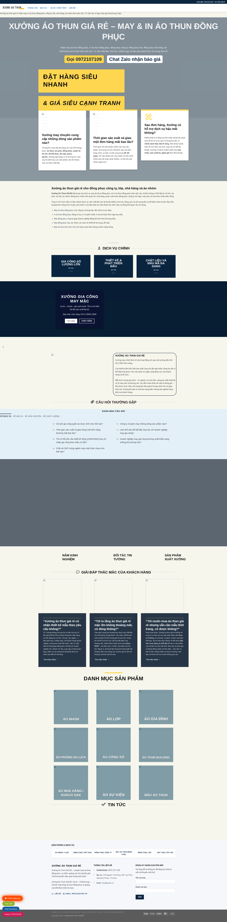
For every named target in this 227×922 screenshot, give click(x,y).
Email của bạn (141, 887)
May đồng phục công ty (63, 219)
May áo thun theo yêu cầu (64, 227)
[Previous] (2, 339)
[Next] (9, 339)
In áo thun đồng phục (63, 215)
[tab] (5, 416)
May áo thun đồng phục (64, 210)
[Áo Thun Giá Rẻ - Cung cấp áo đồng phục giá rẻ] (13, 8)
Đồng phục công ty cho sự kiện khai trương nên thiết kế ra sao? (121, 817)
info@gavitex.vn (108, 883)
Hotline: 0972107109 (13, 914)
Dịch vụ (43, 8)
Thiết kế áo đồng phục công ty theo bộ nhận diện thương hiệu (153, 817)
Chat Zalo (9, 904)
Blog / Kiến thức (59, 8)
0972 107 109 (114, 870)
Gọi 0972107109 (84, 59)
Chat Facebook (11, 909)
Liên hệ (72, 8)
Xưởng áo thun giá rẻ (71, 912)
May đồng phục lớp (62, 223)
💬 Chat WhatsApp (12, 898)
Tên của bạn (141, 878)
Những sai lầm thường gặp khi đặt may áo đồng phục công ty (57, 817)
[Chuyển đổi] (53, 424)
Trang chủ (33, 8)
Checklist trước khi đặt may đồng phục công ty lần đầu (89, 817)
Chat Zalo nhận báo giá (134, 59)
